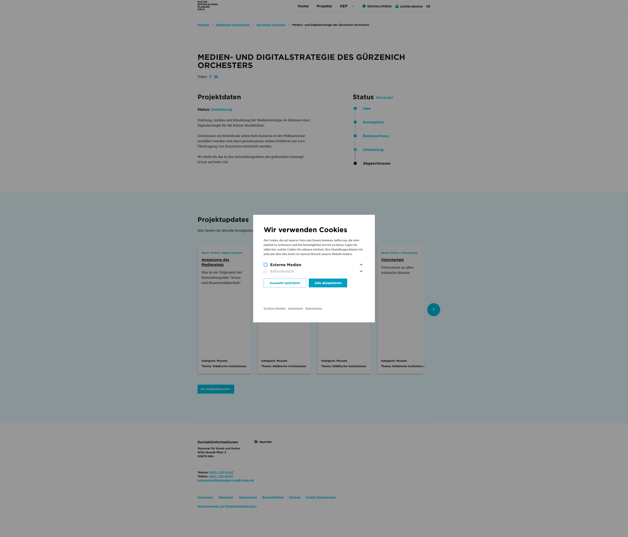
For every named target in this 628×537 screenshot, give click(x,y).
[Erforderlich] (266, 271)
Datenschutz (313, 308)
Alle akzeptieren (327, 283)
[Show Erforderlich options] (361, 271)
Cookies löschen (275, 308)
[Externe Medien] (266, 265)
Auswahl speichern (285, 283)
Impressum (295, 308)
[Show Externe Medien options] (361, 265)
